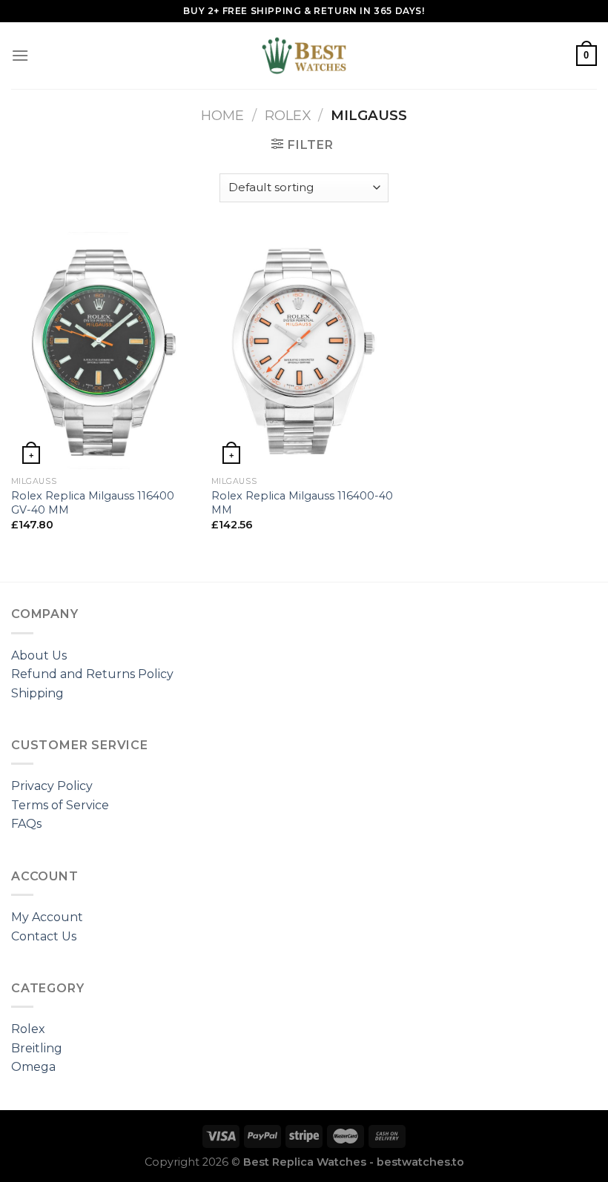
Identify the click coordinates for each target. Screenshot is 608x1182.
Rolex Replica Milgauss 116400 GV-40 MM (92, 503)
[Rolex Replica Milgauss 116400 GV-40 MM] (103, 351)
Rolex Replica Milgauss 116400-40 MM (302, 503)
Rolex (288, 115)
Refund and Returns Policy (92, 674)
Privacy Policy (52, 786)
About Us (39, 655)
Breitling (36, 1048)
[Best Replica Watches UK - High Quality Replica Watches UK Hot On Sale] (304, 55)
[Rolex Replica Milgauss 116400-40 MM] (304, 351)
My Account (47, 917)
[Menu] (20, 55)
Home (222, 115)
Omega (33, 1067)
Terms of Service (60, 805)
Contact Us (43, 936)
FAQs (26, 824)
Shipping (37, 693)
